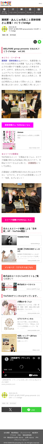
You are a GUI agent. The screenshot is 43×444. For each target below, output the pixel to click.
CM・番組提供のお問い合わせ (13, 437)
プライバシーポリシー (21, 440)
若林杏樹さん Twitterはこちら (17, 125)
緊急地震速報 (27, 435)
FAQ (19, 435)
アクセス (13, 435)
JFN (36, 437)
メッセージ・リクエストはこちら (19, 267)
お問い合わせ (29, 437)
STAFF (11, 29)
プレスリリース (25, 433)
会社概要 (7, 433)
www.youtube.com (8, 384)
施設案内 (35, 433)
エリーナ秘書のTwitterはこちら (18, 220)
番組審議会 (15, 433)
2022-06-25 (12, 27)
